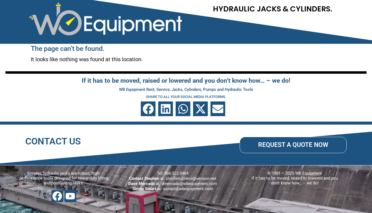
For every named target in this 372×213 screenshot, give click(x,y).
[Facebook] (57, 196)
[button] (148, 108)
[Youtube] (70, 196)
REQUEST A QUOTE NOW (293, 144)
